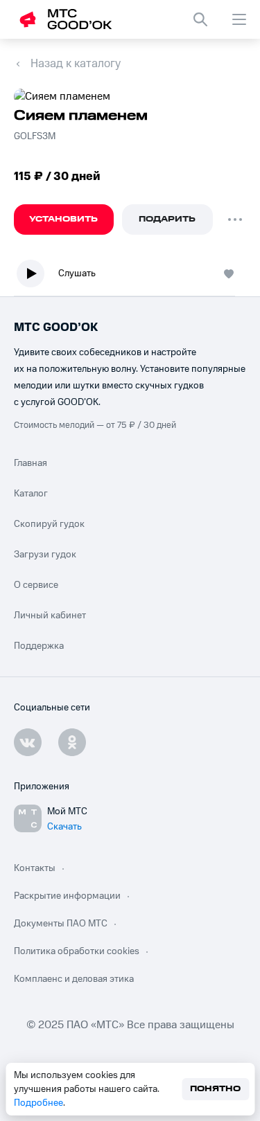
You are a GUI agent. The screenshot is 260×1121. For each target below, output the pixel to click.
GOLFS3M (36, 136)
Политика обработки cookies (76, 951)
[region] (130, 276)
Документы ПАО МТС (60, 923)
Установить (63, 219)
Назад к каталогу (76, 64)
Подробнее (38, 1103)
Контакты (34, 868)
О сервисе (36, 585)
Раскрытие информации (67, 896)
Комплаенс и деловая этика (74, 979)
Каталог (31, 493)
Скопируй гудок (49, 524)
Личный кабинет (50, 615)
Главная (30, 463)
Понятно (215, 1089)
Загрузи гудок (45, 554)
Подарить (167, 219)
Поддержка (39, 646)
